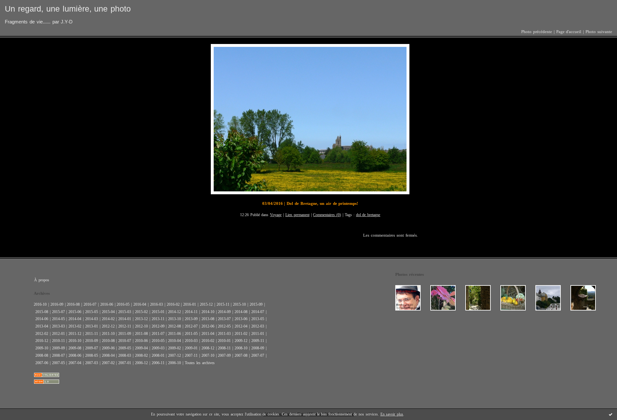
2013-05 (257, 319)
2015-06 (74, 312)
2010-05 (158, 340)
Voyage (276, 215)
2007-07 (257, 355)
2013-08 (207, 319)
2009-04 (141, 348)
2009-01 (191, 348)
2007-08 (241, 355)
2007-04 (74, 363)
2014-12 (174, 312)
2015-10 (239, 304)
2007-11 (191, 355)
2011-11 (91, 333)
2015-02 (141, 312)
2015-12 (206, 304)
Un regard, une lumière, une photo (68, 8)
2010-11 (58, 340)
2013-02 (74, 326)
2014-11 (191, 312)
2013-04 (41, 326)
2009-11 (257, 340)
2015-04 (108, 312)
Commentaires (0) (327, 215)
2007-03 (91, 363)
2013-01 (91, 326)
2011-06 (174, 333)
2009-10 (41, 348)
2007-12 (174, 355)
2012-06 (207, 326)
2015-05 (91, 312)
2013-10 (174, 319)
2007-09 (224, 355)
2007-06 (41, 363)
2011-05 (191, 333)
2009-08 (74, 348)
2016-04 (139, 304)
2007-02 (108, 363)
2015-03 (124, 312)
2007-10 (207, 355)
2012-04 (241, 326)
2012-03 (257, 326)
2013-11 (158, 319)
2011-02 (241, 333)
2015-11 (223, 304)
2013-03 (58, 326)
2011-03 (224, 333)
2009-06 (108, 348)
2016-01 (189, 304)
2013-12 (141, 319)
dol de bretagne (368, 215)
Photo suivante (599, 32)
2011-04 (207, 333)
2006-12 (141, 363)
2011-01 (257, 333)
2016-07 (90, 304)
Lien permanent (297, 215)
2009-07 (91, 348)
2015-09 (256, 304)
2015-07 (58, 312)
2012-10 (141, 326)
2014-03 (91, 319)
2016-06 (106, 304)
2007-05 (58, 363)
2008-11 (224, 348)
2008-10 (241, 348)
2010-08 (108, 340)
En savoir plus (392, 414)
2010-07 (124, 340)
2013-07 (224, 319)
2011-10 (108, 333)
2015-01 (158, 312)
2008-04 (108, 355)
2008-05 (91, 355)
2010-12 (41, 340)
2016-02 (173, 304)
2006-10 (174, 363)
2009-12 (241, 340)
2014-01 (124, 319)
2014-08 (241, 312)
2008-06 (74, 355)
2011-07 (158, 333)
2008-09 (257, 348)
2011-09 (124, 333)
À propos (41, 280)
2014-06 (41, 319)
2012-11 (124, 326)
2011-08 (141, 333)
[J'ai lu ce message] (610, 414)
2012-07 (191, 326)
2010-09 (91, 340)
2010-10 (74, 340)
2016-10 (40, 304)
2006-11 (158, 363)
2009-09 (58, 348)
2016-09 (56, 304)
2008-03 (124, 355)
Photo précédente (536, 32)
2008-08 (41, 355)
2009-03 (158, 348)
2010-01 (224, 340)
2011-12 (74, 333)
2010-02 (207, 340)
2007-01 (124, 363)
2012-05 (224, 326)
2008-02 (141, 355)
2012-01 (58, 333)
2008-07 (58, 355)
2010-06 (141, 340)
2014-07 (257, 312)
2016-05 (123, 304)
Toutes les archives (200, 363)
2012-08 (174, 326)
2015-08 (41, 312)
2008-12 (207, 348)
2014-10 (207, 312)
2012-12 (108, 326)
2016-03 (156, 304)
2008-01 (158, 355)
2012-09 (158, 326)
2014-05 (58, 319)
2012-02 (41, 333)
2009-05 (124, 348)
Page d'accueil (569, 32)
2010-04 (174, 340)
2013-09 (191, 319)
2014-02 (108, 319)
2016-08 (73, 304)
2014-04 (74, 319)
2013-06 (241, 319)
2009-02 (174, 348)
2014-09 (224, 312)
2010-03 (191, 340)
